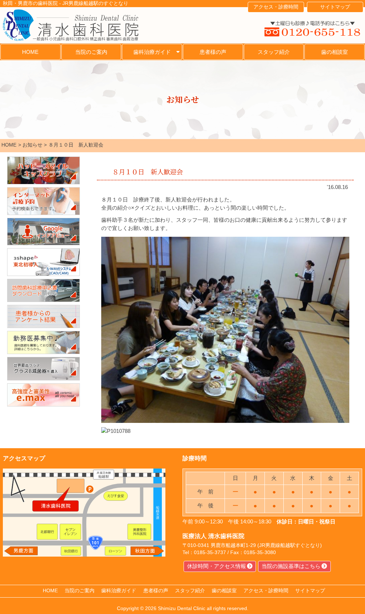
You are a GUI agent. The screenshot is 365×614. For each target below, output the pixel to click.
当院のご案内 (91, 52)
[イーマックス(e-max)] (43, 394)
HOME (30, 52)
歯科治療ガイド (152, 52)
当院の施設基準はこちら (291, 566)
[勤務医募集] (43, 342)
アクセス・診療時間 (275, 7)
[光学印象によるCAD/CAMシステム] (43, 262)
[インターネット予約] (43, 201)
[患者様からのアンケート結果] (43, 316)
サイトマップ (335, 7)
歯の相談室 (334, 52)
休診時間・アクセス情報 (216, 566)
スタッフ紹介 (274, 52)
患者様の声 (213, 52)
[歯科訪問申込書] (43, 290)
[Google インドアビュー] (43, 232)
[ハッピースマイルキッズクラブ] (43, 170)
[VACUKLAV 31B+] (43, 368)
